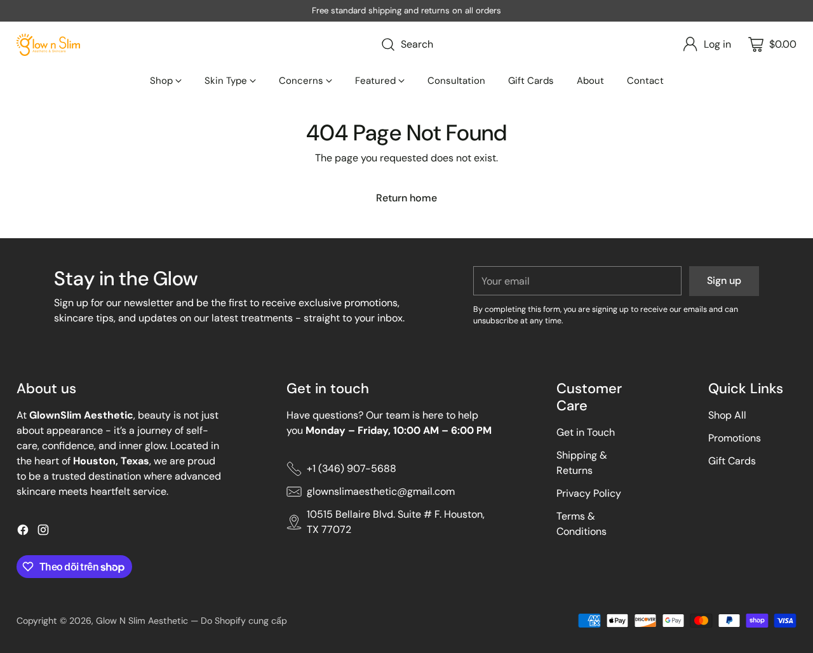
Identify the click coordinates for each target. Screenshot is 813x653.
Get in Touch (585, 432)
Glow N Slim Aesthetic (142, 620)
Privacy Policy (588, 493)
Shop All (727, 415)
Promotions (734, 438)
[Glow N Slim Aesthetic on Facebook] (22, 532)
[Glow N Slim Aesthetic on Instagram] (43, 532)
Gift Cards (732, 461)
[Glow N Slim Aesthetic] (48, 45)
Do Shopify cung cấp (244, 620)
